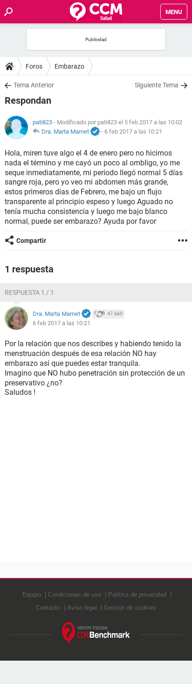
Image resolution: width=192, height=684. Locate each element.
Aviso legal (82, 607)
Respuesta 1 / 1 (29, 292)
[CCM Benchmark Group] (96, 633)
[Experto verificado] (95, 132)
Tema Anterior (34, 85)
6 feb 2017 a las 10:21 (133, 131)
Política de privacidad (137, 594)
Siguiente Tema (156, 85)
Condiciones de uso (74, 594)
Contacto (48, 607)
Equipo (31, 594)
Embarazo (69, 66)
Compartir (31, 240)
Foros (34, 66)
